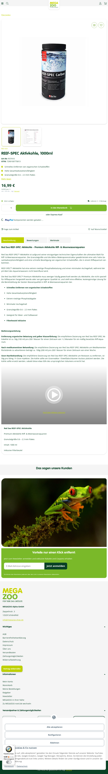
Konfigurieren (54, 735)
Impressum (9, 766)
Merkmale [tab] (54, 240)
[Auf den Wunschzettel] (101, 25)
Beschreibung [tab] (9, 240)
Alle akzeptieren (54, 727)
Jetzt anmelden (56, 565)
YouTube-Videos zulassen (54, 412)
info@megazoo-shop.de (13, 620)
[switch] (8, 762)
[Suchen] (7, 3)
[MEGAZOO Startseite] (54, 4)
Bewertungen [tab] (33, 240)
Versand (16, 191)
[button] (100, 3)
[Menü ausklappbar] (2, 3)
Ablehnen (54, 743)
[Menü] (13, 746)
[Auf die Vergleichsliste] (94, 25)
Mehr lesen (6, 179)
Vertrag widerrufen (12, 668)
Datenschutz (22, 766)
